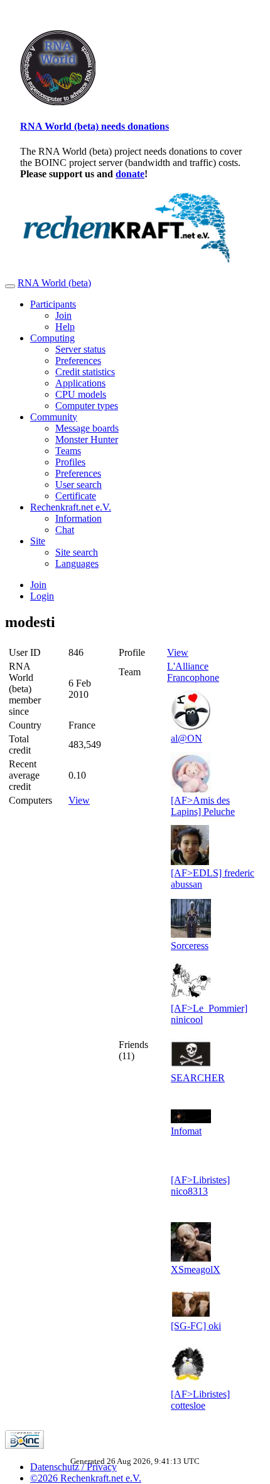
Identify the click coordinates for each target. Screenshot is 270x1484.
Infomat (186, 1131)
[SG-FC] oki (196, 1326)
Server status (80, 349)
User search (78, 484)
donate (130, 174)
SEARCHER (198, 1077)
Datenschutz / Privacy (73, 1466)
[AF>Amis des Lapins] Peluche (203, 806)
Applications (80, 383)
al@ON (186, 738)
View (79, 800)
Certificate (75, 495)
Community (53, 417)
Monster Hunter (86, 439)
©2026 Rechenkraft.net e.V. (85, 1478)
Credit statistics (85, 371)
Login (42, 596)
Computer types (86, 405)
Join (63, 315)
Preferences (78, 360)
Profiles (70, 462)
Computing (52, 338)
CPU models (80, 394)
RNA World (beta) (54, 283)
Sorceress (189, 945)
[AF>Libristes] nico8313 (200, 1185)
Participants (53, 304)
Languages (77, 563)
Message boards (87, 428)
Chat (64, 529)
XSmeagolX (195, 1269)
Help (65, 326)
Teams (68, 450)
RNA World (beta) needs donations (94, 126)
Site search (76, 552)
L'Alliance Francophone (193, 672)
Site (37, 541)
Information (78, 518)
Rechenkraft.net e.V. (70, 507)
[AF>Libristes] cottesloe (200, 1400)
